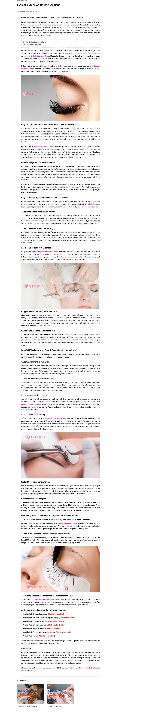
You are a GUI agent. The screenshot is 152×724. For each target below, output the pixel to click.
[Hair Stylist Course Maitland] (30, 694)
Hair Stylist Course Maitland (36, 42)
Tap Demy (36, 11)
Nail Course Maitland (33, 45)
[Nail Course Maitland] (60, 694)
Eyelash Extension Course (40, 56)
